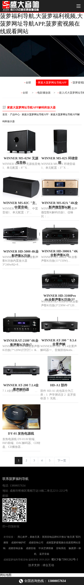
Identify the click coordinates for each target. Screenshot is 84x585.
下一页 (61, 460)
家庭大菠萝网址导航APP (52, 82)
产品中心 (15, 114)
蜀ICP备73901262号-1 (64, 559)
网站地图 (5, 574)
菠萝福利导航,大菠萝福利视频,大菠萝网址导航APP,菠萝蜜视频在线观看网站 (41, 24)
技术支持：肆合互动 (41, 565)
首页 (4, 114)
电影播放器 (44, 92)
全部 (28, 82)
